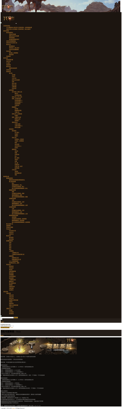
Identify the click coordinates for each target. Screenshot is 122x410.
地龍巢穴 (17, 120)
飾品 (10, 245)
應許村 (16, 93)
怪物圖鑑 (11, 274)
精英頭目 (14, 130)
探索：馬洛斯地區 (16, 98)
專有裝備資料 (9, 32)
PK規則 (8, 63)
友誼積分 (11, 289)
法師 (13, 200)
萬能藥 (10, 284)
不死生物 (14, 169)
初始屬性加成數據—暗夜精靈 (19, 218)
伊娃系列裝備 (12, 34)
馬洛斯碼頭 (17, 103)
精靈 (13, 191)
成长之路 (14, 83)
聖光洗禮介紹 (9, 223)
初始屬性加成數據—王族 (18, 210)
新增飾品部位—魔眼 (14, 262)
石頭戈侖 (17, 154)
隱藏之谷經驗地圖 (13, 305)
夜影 (16, 174)
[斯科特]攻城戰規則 (14, 49)
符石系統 (8, 229)
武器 (10, 242)
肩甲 (10, 247)
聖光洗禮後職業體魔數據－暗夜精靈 (21, 222)
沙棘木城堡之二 (19, 125)
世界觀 (13, 74)
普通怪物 (14, 149)
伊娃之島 (11, 295)
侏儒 (16, 152)
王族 (13, 208)
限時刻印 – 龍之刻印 (14, 47)
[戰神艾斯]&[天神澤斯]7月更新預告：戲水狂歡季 (18, 29)
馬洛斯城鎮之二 (19, 102)
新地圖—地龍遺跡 (13, 52)
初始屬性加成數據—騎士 (18, 186)
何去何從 (14, 88)
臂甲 (10, 249)
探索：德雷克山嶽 (16, 117)
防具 (10, 244)
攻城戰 (10, 310)
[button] (1, 23)
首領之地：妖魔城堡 (17, 113)
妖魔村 (16, 115)
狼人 (16, 156)
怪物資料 (11, 129)
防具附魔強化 (12, 276)
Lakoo (13, 408)
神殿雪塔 (11, 303)
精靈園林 (14, 107)
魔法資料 (11, 237)
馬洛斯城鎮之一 (19, 100)
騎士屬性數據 (12, 181)
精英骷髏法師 (18, 173)
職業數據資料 (9, 178)
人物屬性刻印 (12, 279)
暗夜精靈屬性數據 (13, 215)
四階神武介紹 (15, 257)
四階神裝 (11, 256)
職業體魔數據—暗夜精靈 (18, 220)
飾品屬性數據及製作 (14, 39)
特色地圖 (8, 51)
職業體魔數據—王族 (17, 212)
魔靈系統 (11, 281)
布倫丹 (16, 134)
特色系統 (8, 264)
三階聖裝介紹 (15, 252)
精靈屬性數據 (12, 190)
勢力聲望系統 (12, 283)
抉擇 (13, 81)
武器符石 (11, 234)
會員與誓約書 (9, 59)
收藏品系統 (12, 286)
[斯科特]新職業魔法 (11, 41)
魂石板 (10, 269)
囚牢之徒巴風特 (16, 80)
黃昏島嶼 (11, 54)
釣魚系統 (11, 267)
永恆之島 (11, 296)
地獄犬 (16, 159)
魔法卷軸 (11, 239)
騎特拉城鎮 (17, 127)
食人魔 (16, 163)
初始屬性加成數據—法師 (18, 201)
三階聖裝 (11, 251)
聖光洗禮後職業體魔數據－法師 (20, 205)
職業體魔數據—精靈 (17, 195)
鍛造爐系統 (12, 46)
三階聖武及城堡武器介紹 (18, 254)
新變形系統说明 (13, 68)
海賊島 (10, 301)
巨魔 (16, 161)
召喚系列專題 (9, 227)
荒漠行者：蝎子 (19, 166)
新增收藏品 (12, 37)
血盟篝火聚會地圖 (13, 300)
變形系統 (8, 66)
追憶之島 (11, 298)
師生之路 (14, 85)
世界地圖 (11, 90)
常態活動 (5, 291)
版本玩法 (8, 44)
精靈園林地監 (18, 110)
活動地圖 (8, 293)
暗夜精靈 (14, 217)
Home (2, 335)
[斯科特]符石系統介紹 (11, 42)
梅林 (16, 142)
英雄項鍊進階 (12, 271)
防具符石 (11, 232)
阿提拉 (16, 147)
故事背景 (8, 71)
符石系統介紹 (12, 230)
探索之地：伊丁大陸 (17, 96)
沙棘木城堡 (17, 124)
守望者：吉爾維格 (19, 141)
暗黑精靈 (17, 168)
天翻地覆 (14, 86)
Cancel (11, 327)
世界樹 (16, 108)
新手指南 (5, 58)
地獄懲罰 (8, 56)
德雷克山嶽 (17, 119)
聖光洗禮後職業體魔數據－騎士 (20, 188)
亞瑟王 (13, 76)
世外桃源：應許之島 (17, 91)
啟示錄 (10, 73)
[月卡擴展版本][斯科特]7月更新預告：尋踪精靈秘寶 (19, 27)
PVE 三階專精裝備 (13, 261)
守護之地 (17, 112)
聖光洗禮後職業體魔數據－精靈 (20, 196)
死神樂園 (11, 312)
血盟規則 (8, 225)
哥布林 (16, 151)
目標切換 (8, 69)
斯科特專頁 (6, 30)
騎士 (13, 183)
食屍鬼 (16, 171)
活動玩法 (8, 308)
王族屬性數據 (12, 207)
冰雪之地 (11, 306)
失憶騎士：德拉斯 (19, 139)
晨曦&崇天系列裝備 (14, 36)
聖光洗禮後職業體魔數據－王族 (20, 213)
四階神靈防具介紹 (16, 259)
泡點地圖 (11, 288)
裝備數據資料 (9, 240)
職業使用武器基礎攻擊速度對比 (17, 179)
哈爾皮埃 (17, 164)
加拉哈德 (17, 144)
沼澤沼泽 (17, 105)
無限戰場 (11, 313)
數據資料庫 (6, 176)
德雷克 (16, 135)
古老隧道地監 (18, 95)
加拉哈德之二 (18, 146)
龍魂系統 (11, 266)
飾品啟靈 (11, 278)
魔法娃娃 (11, 273)
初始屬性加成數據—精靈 (18, 193)
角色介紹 (14, 137)
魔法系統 (8, 235)
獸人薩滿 (17, 157)
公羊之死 (14, 78)
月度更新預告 (6, 25)
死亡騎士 (17, 132)
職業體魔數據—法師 (17, 203)
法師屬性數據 (12, 198)
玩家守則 (8, 61)
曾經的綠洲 (15, 122)
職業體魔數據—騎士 (17, 185)
